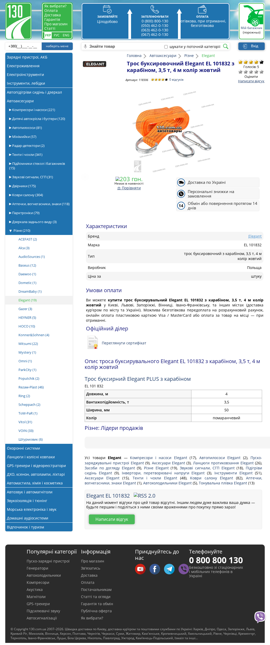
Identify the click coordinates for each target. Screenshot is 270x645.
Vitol (25, 422)
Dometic (27, 282)
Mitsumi (28, 343)
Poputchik (28, 378)
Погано (245, 71)
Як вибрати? (55, 5)
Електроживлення (23, 65)
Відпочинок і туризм (25, 527)
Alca (24, 248)
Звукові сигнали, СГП (32, 177)
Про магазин (56, 23)
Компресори (38, 582)
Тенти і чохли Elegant (156, 477)
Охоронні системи (23, 448)
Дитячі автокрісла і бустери (38, 118)
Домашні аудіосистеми (27, 518)
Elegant (27, 300)
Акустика (35, 589)
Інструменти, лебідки (26, 83)
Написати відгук (251, 81)
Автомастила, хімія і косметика (35, 482)
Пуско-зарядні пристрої (48, 561)
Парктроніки (25, 212)
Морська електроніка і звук (31, 509)
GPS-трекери (38, 603)
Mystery (27, 352)
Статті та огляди (95, 596)
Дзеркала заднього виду (34, 221)
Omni (25, 361)
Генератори (37, 568)
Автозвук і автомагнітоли (29, 491)
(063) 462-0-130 (154, 30)
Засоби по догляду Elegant (111, 467)
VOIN (25, 430)
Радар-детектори (28, 145)
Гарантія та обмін (97, 603)
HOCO (26, 326)
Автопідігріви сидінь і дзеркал (34, 92)
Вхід (254, 46)
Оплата (51, 10)
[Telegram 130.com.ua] (171, 569)
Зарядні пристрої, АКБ (27, 57)
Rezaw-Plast (31, 387)
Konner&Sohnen (33, 335)
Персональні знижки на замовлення (211, 193)
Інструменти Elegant (234, 472)
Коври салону (27, 194)
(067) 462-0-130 (154, 34)
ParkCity (27, 369)
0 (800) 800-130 (155, 21)
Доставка (52, 14)
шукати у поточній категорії (195, 46)
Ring (24, 395)
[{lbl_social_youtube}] (142, 569)
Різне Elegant (157, 467)
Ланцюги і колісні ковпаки (31, 456)
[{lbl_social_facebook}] (157, 569)
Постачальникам (96, 589)
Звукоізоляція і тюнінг (27, 500)
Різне (21, 230)
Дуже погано (240, 71)
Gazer (25, 308)
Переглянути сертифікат (124, 342)
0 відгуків (176, 79)
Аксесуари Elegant (169, 462)
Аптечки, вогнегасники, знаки (40, 203)
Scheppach (29, 404)
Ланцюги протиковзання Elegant (224, 462)
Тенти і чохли (26, 154)
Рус (57, 35)
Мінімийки (23, 136)
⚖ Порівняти (129, 188)
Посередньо (251, 71)
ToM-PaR (27, 413)
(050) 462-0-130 (154, 25)
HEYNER (27, 317)
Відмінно (261, 71)
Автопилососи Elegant (221, 457)
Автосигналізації (42, 617)
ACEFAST (27, 239)
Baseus (27, 265)
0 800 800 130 (216, 560)
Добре (256, 71)
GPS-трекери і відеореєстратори (36, 465)
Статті (49, 28)
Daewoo (27, 274)
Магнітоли (36, 596)
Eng (66, 35)
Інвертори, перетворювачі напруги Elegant (164, 472)
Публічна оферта (96, 610)
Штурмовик (30, 439)
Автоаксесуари (20, 100)
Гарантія (52, 19)
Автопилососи (26, 127)
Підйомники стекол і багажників (37, 165)
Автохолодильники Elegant (168, 482)
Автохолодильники (44, 575)
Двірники (23, 186)
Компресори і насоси (33, 109)
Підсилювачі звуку (43, 610)
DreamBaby (30, 291)
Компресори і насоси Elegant (160, 457)
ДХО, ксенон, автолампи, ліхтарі (36, 474)
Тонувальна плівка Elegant (223, 482)
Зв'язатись (90, 568)
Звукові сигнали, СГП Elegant (208, 467)
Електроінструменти (25, 74)
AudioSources (31, 256)
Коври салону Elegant (213, 477)
